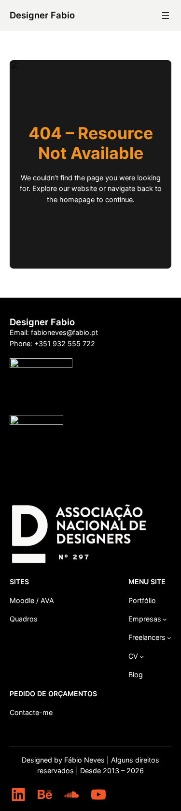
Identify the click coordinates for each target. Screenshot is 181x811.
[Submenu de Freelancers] (169, 638)
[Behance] (45, 794)
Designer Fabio (42, 15)
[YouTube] (98, 794)
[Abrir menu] (165, 15)
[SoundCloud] (71, 794)
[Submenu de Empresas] (165, 619)
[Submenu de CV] (141, 656)
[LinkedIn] (18, 794)
